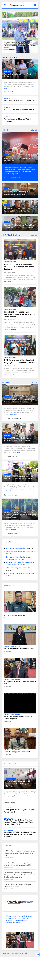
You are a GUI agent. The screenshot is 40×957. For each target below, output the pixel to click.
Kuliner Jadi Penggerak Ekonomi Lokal (18, 568)
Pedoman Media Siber (24, 916)
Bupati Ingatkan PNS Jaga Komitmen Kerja (19, 101)
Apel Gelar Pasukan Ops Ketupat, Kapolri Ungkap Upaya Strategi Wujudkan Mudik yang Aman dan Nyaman (20, 515)
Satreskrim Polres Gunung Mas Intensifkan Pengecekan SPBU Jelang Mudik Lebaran (19, 314)
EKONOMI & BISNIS (11, 845)
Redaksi (17, 923)
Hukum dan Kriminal (10, 261)
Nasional (7, 397)
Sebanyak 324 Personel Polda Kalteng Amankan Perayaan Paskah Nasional (17, 439)
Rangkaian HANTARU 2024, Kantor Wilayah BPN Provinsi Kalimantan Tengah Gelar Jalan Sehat (20, 834)
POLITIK (5, 130)
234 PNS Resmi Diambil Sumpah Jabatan (19, 110)
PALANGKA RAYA (10, 764)
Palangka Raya (11, 779)
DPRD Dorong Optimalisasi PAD (16, 548)
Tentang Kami (11, 916)
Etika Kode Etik (11, 918)
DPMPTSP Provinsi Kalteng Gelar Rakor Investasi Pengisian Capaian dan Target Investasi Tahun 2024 (18, 822)
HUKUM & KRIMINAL (11, 235)
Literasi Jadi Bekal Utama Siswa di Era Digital (20, 551)
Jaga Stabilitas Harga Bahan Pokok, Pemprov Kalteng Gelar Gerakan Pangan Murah (20, 44)
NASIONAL (7, 382)
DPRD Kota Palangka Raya (12, 613)
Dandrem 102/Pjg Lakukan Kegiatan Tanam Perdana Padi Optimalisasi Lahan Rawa (19, 477)
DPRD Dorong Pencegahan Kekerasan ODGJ (20, 573)
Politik (7, 154)
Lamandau (7, 71)
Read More (7, 281)
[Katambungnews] (16, 6)
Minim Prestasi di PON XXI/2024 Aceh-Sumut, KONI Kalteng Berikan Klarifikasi (19, 784)
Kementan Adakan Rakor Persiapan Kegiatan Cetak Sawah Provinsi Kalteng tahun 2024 (19, 401)
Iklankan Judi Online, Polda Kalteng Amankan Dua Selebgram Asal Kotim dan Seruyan (19, 266)
